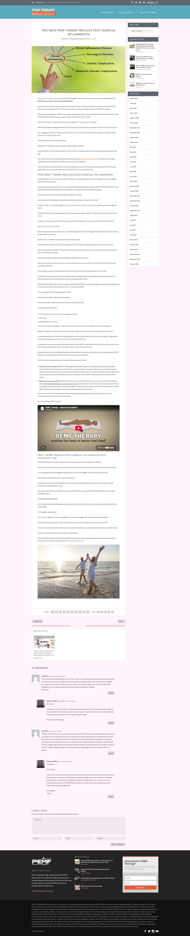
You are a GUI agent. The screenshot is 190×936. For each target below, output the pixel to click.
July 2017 (133, 220)
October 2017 (134, 205)
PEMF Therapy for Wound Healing (144, 75)
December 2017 (135, 196)
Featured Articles (126, 13)
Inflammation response (77, 39)
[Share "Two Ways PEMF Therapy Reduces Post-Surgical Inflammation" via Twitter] (56, 612)
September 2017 (135, 210)
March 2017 (133, 240)
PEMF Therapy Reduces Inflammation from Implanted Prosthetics (44, 653)
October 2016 (134, 264)
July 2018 (133, 162)
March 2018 (133, 181)
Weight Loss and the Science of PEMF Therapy (145, 84)
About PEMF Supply (148, 13)
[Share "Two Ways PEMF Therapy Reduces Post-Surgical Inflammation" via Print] (88, 612)
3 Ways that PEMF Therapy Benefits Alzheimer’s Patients (145, 57)
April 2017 (133, 235)
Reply (111, 693)
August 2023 (134, 98)
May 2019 (133, 152)
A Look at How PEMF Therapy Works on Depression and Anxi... (63, 2)
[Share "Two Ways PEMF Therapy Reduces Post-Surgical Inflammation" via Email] (84, 612)
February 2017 (134, 244)
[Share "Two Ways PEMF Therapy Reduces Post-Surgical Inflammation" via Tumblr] (64, 612)
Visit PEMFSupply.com (39, 891)
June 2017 (133, 225)
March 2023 (133, 113)
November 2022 (135, 132)
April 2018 (133, 176)
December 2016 (135, 254)
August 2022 (134, 142)
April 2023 (133, 108)
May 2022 (133, 147)
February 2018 (134, 186)
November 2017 (135, 201)
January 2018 (134, 191)
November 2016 (135, 259)
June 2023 (133, 103)
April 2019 (133, 157)
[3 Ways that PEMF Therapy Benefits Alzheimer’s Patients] (132, 58)
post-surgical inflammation (89, 159)
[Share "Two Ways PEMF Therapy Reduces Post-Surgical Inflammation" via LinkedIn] (72, 612)
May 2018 (133, 171)
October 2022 (134, 137)
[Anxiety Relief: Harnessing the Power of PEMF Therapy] (132, 66)
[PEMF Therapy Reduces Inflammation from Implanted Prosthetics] (44, 642)
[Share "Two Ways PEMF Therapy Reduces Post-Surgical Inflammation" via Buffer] (76, 612)
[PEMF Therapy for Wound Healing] (132, 75)
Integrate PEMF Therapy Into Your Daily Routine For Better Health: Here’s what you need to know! (145, 47)
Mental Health (139, 69)
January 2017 (134, 249)
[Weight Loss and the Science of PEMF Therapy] (132, 84)
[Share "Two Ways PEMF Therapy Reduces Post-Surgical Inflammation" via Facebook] (52, 612)
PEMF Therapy (107, 13)
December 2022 (135, 128)
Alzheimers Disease (141, 60)
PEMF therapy (139, 51)
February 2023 (134, 118)
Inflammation (42, 98)
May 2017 (133, 230)
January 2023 (134, 123)
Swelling (41, 326)
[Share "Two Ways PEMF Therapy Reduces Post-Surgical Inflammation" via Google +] (60, 612)
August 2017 (134, 215)
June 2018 (133, 166)
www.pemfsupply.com (76, 541)
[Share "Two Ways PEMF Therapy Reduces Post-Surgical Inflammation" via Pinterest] (68, 612)
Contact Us (50, 891)
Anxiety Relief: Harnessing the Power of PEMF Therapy (145, 66)
